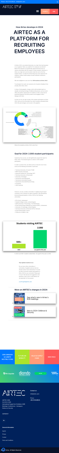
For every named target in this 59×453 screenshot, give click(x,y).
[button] (37, 11)
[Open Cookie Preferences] (3, 451)
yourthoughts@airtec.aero (25, 281)
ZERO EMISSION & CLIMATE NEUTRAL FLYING (7, 357)
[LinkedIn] (57, 2)
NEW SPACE (51, 357)
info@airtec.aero (20, 1)
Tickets (45, 11)
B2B (54, 11)
